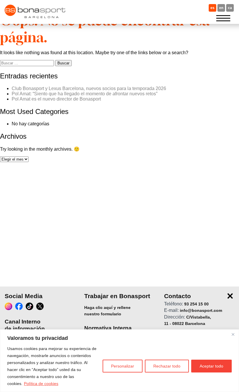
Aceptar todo (211, 366)
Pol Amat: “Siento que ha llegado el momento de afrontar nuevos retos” (84, 93)
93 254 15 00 (196, 304)
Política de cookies (41, 383)
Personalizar (122, 366)
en (221, 8)
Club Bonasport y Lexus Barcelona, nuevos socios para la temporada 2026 (89, 88)
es (212, 8)
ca (230, 8)
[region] (119, 360)
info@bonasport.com (201, 310)
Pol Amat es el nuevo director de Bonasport (56, 98)
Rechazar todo (166, 366)
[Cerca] (232, 334)
